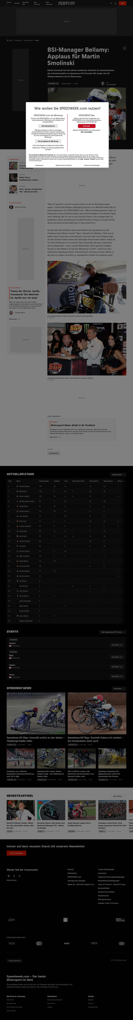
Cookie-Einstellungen (92, 165)
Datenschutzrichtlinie (64, 165)
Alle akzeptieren (48, 126)
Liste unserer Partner (87, 159)
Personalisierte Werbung (48, 141)
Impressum (39, 165)
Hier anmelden (86, 132)
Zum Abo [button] (86, 126)
